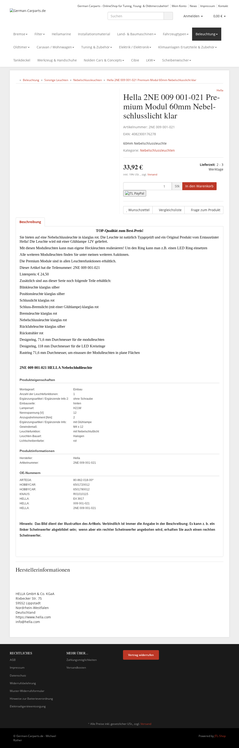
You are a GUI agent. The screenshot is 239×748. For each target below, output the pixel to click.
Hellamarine (61, 34)
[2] (134, 193)
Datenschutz (18, 675)
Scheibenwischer (175, 60)
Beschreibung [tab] (30, 222)
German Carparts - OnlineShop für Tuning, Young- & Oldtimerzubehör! (123, 6)
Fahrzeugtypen (174, 34)
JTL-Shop (220, 736)
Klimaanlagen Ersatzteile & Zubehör (186, 47)
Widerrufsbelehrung (23, 683)
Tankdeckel (21, 60)
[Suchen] (168, 16)
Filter (38, 34)
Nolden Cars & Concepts (103, 60)
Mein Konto (179, 6)
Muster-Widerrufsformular (27, 691)
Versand (152, 174)
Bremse (19, 34)
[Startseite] (17, 80)
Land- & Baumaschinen (135, 34)
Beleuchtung (205, 34)
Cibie (135, 60)
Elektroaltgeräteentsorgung (28, 706)
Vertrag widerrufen (141, 655)
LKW (149, 60)
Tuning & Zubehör (95, 47)
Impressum (207, 6)
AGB (13, 660)
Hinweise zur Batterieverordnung (31, 699)
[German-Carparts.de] (44, 15)
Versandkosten (76, 668)
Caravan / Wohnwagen (54, 47)
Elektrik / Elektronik (134, 47)
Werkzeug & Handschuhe (57, 60)
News (193, 6)
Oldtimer (20, 47)
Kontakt (223, 6)
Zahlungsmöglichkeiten (82, 660)
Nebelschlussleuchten (157, 150)
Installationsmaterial (94, 34)
